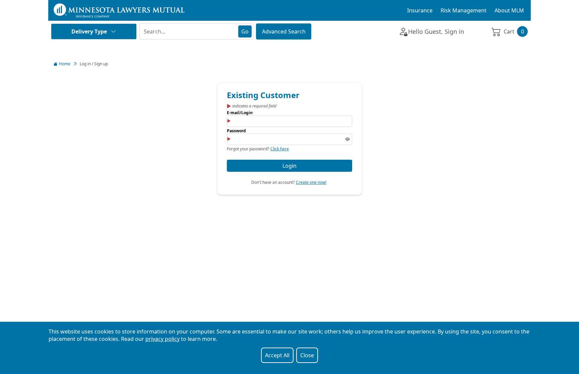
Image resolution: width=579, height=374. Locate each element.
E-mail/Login (240, 113)
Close (307, 355)
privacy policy (162, 339)
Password (236, 131)
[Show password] (347, 139)
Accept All (277, 355)
